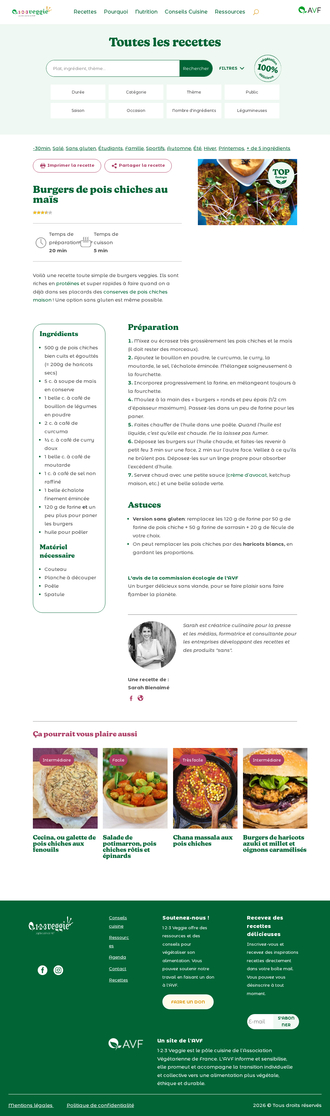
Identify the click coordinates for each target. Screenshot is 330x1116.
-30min (41, 148)
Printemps (231, 148)
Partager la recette (141, 165)
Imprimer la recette (70, 165)
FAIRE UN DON (188, 1001)
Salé (58, 148)
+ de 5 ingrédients (268, 148)
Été (197, 148)
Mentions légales (31, 1105)
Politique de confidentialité (100, 1105)
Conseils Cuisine (186, 12)
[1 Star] (35, 212)
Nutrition (146, 12)
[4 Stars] (46, 212)
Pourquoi (116, 12)
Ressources (230, 12)
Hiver (210, 148)
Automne (179, 148)
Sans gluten (81, 148)
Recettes (85, 12)
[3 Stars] (42, 212)
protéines (68, 283)
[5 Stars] (50, 212)
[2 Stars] (39, 212)
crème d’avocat (247, 475)
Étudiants (110, 148)
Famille (134, 148)
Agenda (117, 957)
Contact (117, 968)
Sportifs (155, 148)
